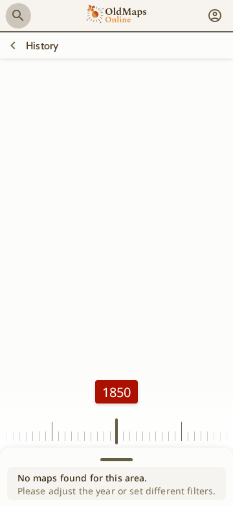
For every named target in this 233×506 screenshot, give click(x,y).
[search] (18, 16)
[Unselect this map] (13, 45)
